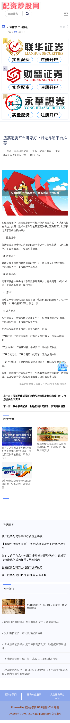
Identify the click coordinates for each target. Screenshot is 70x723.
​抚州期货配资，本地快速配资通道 (23, 633)
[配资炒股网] (21, 5)
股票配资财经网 (42, 713)
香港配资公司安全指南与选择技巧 (22, 567)
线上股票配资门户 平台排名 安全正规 (24, 575)
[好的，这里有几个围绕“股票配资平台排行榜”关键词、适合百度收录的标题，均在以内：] (17, 436)
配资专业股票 (34, 694)
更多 (62, 27)
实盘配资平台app (57, 696)
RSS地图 (42, 707)
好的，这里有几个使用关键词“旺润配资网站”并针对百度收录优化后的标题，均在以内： (34, 558)
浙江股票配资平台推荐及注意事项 (22, 536)
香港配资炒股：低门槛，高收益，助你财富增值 (47, 606)
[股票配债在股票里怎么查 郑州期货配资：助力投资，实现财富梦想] (52, 434)
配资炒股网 (11, 694)
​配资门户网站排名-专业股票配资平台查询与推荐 (31, 622)
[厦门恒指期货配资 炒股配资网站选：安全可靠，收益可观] (17, 469)
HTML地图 (53, 707)
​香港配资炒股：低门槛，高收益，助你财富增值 (31, 658)
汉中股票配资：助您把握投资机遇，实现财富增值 (39, 406)
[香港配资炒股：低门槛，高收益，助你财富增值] (13, 606)
